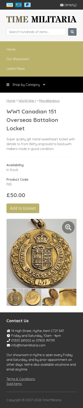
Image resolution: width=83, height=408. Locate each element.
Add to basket (23, 208)
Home (10, 49)
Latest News (15, 69)
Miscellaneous (49, 101)
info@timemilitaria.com (28, 345)
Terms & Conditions (20, 379)
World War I (27, 101)
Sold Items (14, 384)
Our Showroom (17, 59)
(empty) (70, 5)
